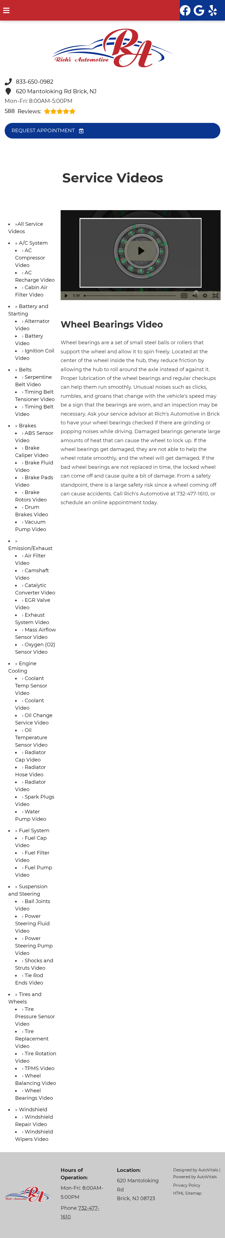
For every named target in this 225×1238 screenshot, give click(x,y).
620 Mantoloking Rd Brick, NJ (56, 91)
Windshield (33, 1110)
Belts (25, 370)
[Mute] (194, 295)
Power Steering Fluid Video (32, 923)
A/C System (33, 243)
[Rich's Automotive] (112, 48)
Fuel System (34, 831)
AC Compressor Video (30, 257)
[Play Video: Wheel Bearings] (140, 251)
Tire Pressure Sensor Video (35, 1016)
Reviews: (23, 111)
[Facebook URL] (185, 10)
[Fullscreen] (215, 295)
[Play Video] (66, 295)
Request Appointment (43, 131)
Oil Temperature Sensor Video (31, 737)
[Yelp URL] (212, 10)
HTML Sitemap (187, 1193)
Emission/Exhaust (30, 548)
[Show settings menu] (205, 295)
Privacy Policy (186, 1185)
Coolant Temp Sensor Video (31, 685)
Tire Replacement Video (32, 1038)
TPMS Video (39, 1068)
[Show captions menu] (184, 295)
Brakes (27, 426)
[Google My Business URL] (198, 10)
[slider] (130, 295)
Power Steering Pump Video (34, 945)
